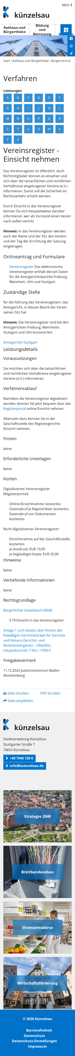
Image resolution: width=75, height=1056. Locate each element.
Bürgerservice (60, 61)
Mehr (66, 5)
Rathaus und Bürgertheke (14, 29)
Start (6, 61)
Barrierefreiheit (39, 1030)
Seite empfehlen (20, 700)
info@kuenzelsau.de (27, 765)
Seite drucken (18, 693)
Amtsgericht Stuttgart (20, 342)
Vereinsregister (21, 266)
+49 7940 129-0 (21, 758)
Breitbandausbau (37, 871)
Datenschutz (34, 1035)
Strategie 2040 (37, 816)
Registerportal (15, 408)
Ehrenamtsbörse (37, 927)
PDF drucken (50, 693)
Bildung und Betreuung (42, 29)
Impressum (37, 1046)
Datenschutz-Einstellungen (34, 1041)
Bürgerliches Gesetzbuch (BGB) (27, 610)
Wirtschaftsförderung (37, 983)
